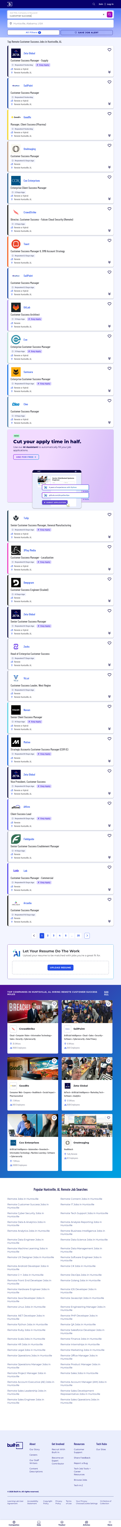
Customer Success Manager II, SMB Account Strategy (38, 251)
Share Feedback (82, 1457)
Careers (33, 1454)
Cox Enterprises (29, 1142)
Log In (110, 4)
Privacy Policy (58, 1502)
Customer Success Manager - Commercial (32, 878)
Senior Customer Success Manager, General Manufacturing (41, 525)
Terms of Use (69, 1502)
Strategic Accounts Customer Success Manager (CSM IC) (39, 749)
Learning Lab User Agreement (15, 1502)
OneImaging (81, 1142)
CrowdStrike (27, 1028)
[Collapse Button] (109, 72)
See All (106, 993)
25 (78, 935)
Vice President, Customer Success (28, 781)
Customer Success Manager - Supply (29, 60)
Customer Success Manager (25, 92)
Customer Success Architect (25, 314)
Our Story (35, 1449)
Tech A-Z (78, 1485)
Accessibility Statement (32, 1502)
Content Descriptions (36, 1470)
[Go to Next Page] (87, 936)
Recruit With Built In (58, 1451)
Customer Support (79, 1451)
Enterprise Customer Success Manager (30, 346)
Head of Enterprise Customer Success (30, 653)
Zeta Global (80, 1085)
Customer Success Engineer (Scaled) (29, 589)
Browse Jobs (80, 1480)
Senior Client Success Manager (26, 717)
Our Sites (101, 1449)
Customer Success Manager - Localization (32, 557)
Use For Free (25, 457)
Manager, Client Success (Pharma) (28, 124)
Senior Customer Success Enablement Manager (35, 846)
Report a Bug (81, 1463)
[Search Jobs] (109, 14)
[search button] (93, 4)
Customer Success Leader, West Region (31, 685)
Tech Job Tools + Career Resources (82, 1471)
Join (101, 4)
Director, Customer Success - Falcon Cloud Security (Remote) (42, 219)
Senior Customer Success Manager (28, 621)
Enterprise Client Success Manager (28, 187)
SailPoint (79, 1028)
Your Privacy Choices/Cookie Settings (87, 1502)
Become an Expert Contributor (58, 1460)
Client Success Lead (21, 814)
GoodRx (24, 1085)
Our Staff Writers (34, 1461)
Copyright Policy (47, 1502)
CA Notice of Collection (105, 1502)
